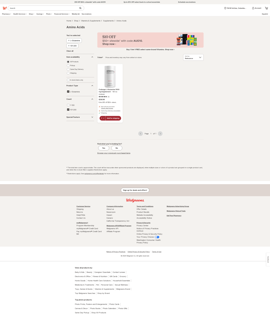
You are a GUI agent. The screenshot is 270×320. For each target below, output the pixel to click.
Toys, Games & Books (83, 289)
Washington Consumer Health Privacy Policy (149, 241)
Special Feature (73, 117)
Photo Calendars (109, 308)
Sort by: (187, 56)
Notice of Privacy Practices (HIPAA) (147, 229)
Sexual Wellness (121, 285)
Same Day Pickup (82, 313)
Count (69, 99)
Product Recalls (143, 212)
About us (110, 209)
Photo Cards (114, 304)
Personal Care (107, 285)
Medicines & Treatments (84, 285)
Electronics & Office (82, 276)
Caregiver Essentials (102, 272)
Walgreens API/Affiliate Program (119, 226)
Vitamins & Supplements (90, 21)
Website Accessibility (145, 215)
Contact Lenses (119, 272)
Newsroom (111, 212)
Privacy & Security (143, 223)
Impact (109, 215)
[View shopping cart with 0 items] (266, 8)
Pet (97, 285)
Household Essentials (121, 281)
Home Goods (80, 281)
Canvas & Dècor (81, 308)
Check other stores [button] (110, 109)
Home (68, 21)
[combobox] (43, 8)
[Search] (81, 8)
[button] (257, 8)
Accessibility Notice (144, 218)
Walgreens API (112, 228)
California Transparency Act (118, 221)
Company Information (115, 206)
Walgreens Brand (123, 289)
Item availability (73, 57)
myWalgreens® (82, 223)
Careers (110, 218)
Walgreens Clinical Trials (176, 211)
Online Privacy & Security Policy (149, 234)
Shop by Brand (103, 293)
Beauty (89, 272)
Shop (76, 21)
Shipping (79, 209)
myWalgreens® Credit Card (87, 228)
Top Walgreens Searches (85, 293)
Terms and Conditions (145, 206)
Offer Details (141, 209)
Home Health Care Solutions (99, 281)
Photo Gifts (122, 308)
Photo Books (95, 308)
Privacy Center (142, 225)
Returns (79, 212)
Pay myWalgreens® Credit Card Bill (89, 232)
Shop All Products (98, 313)
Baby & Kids (79, 272)
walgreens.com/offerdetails (94, 173)
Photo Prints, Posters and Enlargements (91, 304)
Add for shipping (113, 118)
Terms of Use (156, 252)
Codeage (102, 94)
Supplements (108, 21)
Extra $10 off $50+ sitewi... (108, 102)
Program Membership (85, 225)
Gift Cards (113, 276)
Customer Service (83, 206)
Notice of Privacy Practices (116, 252)
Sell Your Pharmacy (174, 215)
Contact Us (80, 218)
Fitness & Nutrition (100, 276)
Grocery (123, 276)
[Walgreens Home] (5, 8)
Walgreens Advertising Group (178, 206)
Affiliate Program (113, 231)
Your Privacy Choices (145, 237)
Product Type (72, 86)
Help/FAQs (80, 215)
